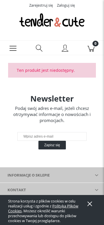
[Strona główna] (52, 20)
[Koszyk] (91, 48)
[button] (13, 48)
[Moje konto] (65, 49)
